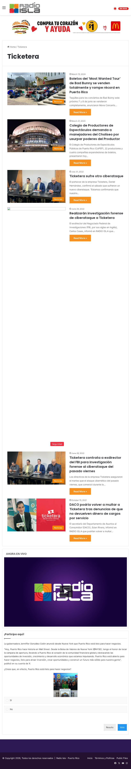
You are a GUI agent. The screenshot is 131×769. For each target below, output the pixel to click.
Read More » (80, 112)
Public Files (122, 758)
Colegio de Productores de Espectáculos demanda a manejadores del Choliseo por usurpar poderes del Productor (94, 132)
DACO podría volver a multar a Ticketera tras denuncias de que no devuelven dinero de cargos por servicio (96, 511)
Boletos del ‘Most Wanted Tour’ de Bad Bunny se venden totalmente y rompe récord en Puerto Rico (95, 85)
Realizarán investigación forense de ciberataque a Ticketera (96, 215)
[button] (65, 685)
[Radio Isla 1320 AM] (25, 7)
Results (109, 727)
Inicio (89, 758)
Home (12, 47)
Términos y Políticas (104, 758)
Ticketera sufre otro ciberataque (96, 176)
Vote (122, 727)
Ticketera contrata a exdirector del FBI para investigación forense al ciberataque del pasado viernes (95, 464)
